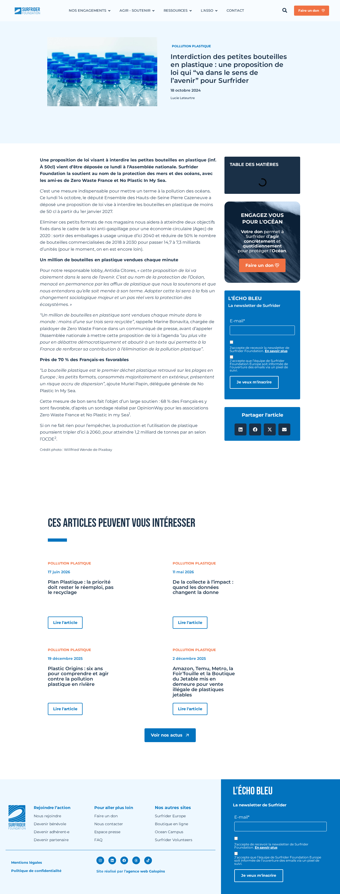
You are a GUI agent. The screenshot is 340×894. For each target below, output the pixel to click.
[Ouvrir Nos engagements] (109, 10)
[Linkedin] (112, 860)
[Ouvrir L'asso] (216, 10)
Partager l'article (262, 415)
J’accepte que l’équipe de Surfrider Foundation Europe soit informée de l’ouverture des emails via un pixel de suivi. (259, 365)
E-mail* (237, 321)
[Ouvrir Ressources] (190, 10)
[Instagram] (100, 860)
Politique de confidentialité (36, 871)
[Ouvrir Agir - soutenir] (153, 10)
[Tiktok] (148, 860)
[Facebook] (124, 860)
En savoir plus (276, 351)
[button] (240, 429)
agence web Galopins (145, 871)
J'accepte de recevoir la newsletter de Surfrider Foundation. (259, 349)
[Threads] (136, 860)
